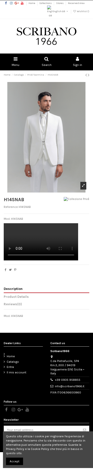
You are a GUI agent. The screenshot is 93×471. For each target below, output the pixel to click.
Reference (11, 207)
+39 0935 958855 (67, 380)
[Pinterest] (15, 270)
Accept (14, 461)
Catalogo (13, 361)
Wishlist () (82, 11)
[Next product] (88, 75)
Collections (45, 3)
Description (13, 289)
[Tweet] (10, 270)
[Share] (5, 270)
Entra (10, 367)
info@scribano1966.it (69, 386)
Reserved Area (76, 3)
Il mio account (16, 372)
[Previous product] (86, 75)
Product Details (16, 297)
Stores (60, 3)
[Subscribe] (84, 430)
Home (32, 3)
